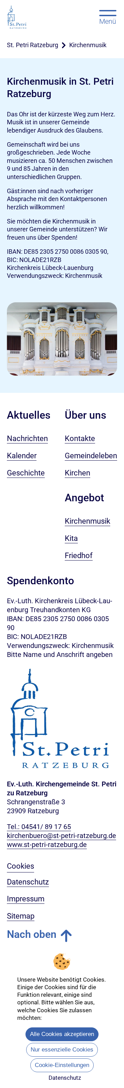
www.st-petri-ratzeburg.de (47, 844)
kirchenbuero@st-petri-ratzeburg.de (61, 835)
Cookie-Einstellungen (62, 1065)
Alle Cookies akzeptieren (62, 1034)
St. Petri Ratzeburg (32, 45)
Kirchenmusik (87, 45)
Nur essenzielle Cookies (62, 1049)
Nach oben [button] (31, 934)
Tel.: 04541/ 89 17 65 (39, 827)
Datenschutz (65, 1077)
